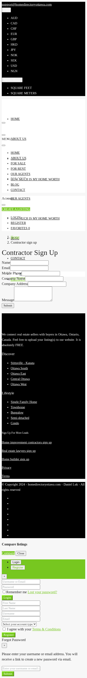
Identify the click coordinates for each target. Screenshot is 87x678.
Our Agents (20, 198)
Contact (18, 258)
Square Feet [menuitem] (21, 88)
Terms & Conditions (46, 629)
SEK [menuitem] (14, 60)
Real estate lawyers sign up (19, 451)
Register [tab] (17, 567)
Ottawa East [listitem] (18, 373)
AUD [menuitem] (14, 18)
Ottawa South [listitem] (19, 368)
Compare (8, 553)
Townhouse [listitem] (18, 407)
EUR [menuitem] (14, 34)
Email (6, 268)
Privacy (6, 467)
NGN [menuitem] (14, 71)
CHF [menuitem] (14, 28)
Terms (6, 476)
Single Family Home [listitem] (24, 402)
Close (20, 553)
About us (18, 139)
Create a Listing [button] (16, 209)
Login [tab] (15, 562)
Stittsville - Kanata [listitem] (22, 363)
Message (8, 300)
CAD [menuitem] (14, 23)
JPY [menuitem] (13, 50)
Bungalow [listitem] (17, 412)
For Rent (18, 168)
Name (6, 262)
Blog (15, 184)
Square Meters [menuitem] (24, 93)
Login (7, 597)
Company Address (15, 284)
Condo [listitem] (15, 423)
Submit (8, 305)
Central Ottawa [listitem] (20, 379)
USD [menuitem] (14, 65)
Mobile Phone (12, 273)
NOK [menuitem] (14, 55)
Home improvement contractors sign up (27, 442)
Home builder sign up (15, 459)
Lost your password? (42, 592)
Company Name (13, 278)
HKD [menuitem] (14, 44)
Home (15, 119)
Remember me (17, 592)
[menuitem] (16, 218)
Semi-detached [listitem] (20, 418)
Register (9, 634)
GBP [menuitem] (14, 39)
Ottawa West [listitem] (19, 384)
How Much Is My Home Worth (35, 218)
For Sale (18, 163)
